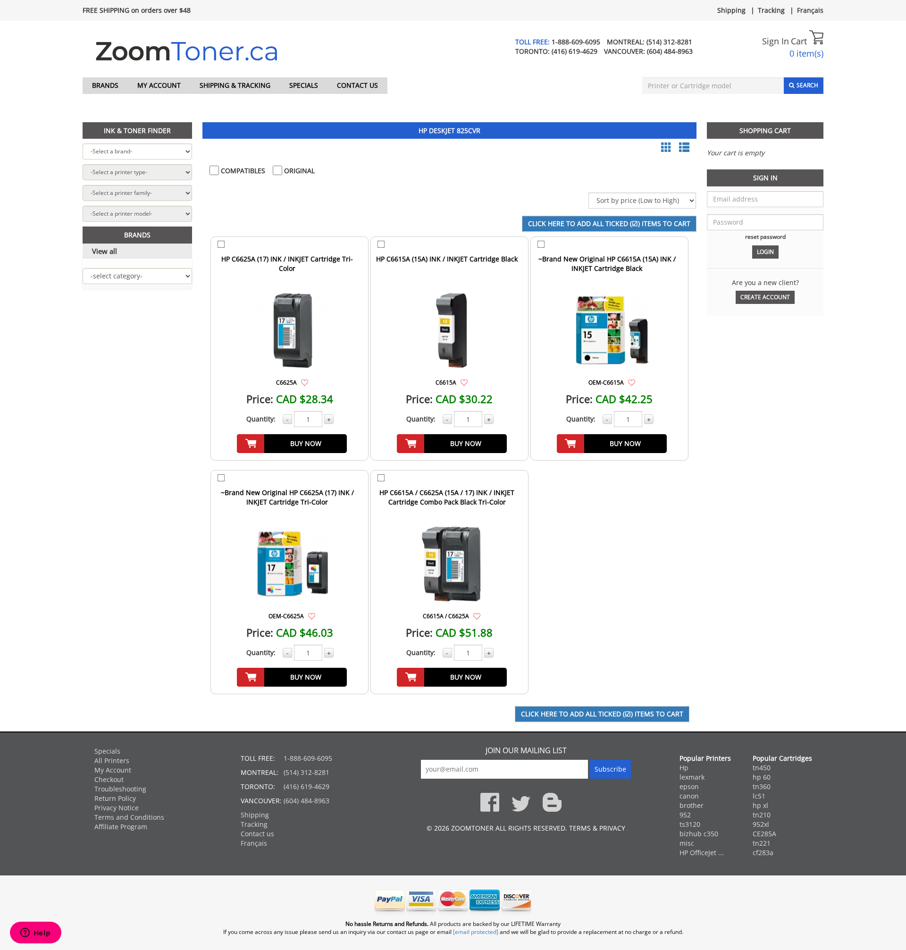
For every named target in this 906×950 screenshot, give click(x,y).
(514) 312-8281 (669, 41)
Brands (105, 85)
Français (810, 10)
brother (692, 805)
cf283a (763, 852)
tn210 (762, 814)
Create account (765, 297)
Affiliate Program (120, 826)
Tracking (771, 10)
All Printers (111, 760)
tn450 (762, 767)
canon (689, 795)
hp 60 (762, 777)
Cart (800, 41)
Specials (303, 85)
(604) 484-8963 (670, 51)
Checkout (109, 779)
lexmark (692, 777)
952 (685, 814)
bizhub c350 (699, 833)
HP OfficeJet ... (702, 852)
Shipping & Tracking (235, 85)
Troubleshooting (120, 788)
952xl (761, 824)
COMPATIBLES (242, 170)
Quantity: (261, 418)
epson (689, 786)
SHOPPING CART (765, 130)
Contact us (357, 85)
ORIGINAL (298, 170)
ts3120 (690, 824)
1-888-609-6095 (576, 41)
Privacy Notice (116, 807)
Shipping (731, 10)
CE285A (764, 833)
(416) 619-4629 (574, 51)
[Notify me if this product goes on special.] (304, 382)
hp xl (760, 805)
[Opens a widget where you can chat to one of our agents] (35, 933)
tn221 (762, 843)
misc (687, 843)
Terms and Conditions (129, 817)
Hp (684, 767)
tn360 (762, 786)
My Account (159, 85)
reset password (765, 236)
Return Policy (115, 798)
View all (104, 251)
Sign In (775, 41)
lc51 (759, 795)
